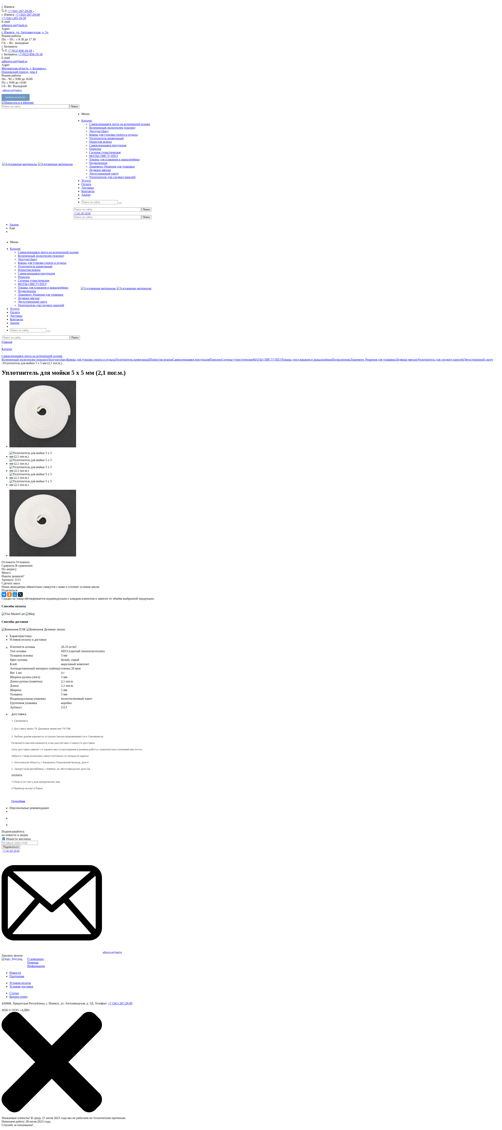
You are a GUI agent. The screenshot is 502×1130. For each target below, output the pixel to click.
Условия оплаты (20, 983)
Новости (15, 972)
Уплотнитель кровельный (106, 138)
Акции (14, 224)
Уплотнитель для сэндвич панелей (112, 177)
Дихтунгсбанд (98, 131)
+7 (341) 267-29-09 (20, 11)
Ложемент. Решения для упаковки (112, 166)
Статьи (14, 993)
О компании (35, 959)
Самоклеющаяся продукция (107, 145)
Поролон (95, 148)
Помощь (32, 962)
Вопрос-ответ (18, 996)
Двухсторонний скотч (103, 173)
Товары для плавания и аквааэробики (114, 159)
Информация (36, 966)
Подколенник (98, 163)
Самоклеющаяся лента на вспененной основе (119, 124)
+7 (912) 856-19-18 (19, 50)
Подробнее (18, 801)
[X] (20, 594)
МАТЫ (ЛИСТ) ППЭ (103, 156)
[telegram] (18, 102)
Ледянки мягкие (100, 170)
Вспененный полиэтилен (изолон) (112, 127)
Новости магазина (18, 839)
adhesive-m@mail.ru (14, 25)
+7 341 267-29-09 (82, 213)
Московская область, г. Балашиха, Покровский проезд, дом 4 (24, 70)
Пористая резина (100, 141)
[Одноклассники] (9, 594)
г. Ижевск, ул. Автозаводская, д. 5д (25, 32)
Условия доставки (21, 986)
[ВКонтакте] (4, 594)
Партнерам (16, 976)
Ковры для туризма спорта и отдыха (113, 134)
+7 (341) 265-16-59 (14, 18)
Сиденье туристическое (105, 152)
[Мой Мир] (15, 594)
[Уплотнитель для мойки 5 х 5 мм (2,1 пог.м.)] (42, 446)
